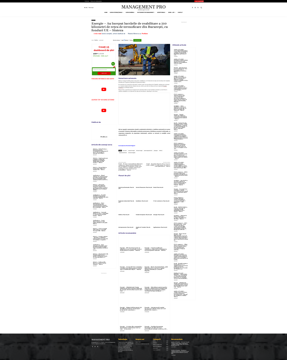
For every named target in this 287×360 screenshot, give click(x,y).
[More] (143, 156)
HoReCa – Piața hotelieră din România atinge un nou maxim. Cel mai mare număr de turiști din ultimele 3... (100, 255)
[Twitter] (198, 8)
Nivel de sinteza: (116, 40)
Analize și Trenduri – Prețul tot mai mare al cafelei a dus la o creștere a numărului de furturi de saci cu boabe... (180, 88)
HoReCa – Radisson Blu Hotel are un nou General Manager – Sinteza (99, 263)
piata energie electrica (148, 150)
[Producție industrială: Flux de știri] (126, 195)
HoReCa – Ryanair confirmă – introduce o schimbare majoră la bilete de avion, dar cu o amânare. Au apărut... (100, 238)
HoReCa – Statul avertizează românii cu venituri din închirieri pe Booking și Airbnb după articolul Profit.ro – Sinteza (100, 160)
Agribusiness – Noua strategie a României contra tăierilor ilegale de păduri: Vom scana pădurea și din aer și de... (100, 247)
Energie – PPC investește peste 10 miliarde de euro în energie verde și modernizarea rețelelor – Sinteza (130, 249)
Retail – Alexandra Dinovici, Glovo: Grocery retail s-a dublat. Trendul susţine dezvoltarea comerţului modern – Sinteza (158, 165)
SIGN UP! (104, 73)
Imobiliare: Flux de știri (142, 201)
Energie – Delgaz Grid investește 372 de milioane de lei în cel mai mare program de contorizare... (131, 309)
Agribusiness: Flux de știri (160, 227)
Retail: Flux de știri (158, 187)
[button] (201, 7)
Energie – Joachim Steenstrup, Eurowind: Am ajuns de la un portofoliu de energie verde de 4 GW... (156, 328)
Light (122, 40)
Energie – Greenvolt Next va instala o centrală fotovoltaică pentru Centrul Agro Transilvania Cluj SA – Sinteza (131, 268)
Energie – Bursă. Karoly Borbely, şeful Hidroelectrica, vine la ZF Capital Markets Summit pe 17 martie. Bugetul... (156, 268)
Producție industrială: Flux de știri (126, 201)
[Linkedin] (140, 156)
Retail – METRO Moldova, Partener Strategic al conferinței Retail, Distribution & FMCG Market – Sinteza (180, 209)
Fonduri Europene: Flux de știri (144, 214)
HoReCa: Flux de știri (123, 214)
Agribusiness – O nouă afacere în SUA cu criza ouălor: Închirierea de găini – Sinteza (100, 222)
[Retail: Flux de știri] (161, 182)
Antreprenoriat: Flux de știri (125, 227)
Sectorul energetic (131, 152)
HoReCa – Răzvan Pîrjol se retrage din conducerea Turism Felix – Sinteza (100, 168)
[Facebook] (192, 8)
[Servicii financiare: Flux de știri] (144, 182)
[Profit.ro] (103, 130)
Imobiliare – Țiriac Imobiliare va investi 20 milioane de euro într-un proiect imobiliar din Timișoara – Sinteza (180, 108)
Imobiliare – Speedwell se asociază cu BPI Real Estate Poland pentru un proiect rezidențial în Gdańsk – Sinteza (181, 182)
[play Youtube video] (103, 89)
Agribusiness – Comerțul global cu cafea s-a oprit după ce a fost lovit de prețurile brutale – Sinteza (100, 214)
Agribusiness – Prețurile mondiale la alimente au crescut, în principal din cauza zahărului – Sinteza (100, 196)
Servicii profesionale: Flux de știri (126, 188)
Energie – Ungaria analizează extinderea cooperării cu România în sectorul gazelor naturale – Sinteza (156, 249)
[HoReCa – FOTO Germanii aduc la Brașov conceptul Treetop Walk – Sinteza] (112, 231)
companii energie (131, 150)
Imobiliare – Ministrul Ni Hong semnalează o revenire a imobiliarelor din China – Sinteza (180, 217)
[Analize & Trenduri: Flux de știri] (144, 221)
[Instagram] (195, 8)
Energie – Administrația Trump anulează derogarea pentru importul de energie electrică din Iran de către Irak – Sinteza (181, 285)
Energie (93, 20)
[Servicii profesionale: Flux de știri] (126, 182)
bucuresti (124, 150)
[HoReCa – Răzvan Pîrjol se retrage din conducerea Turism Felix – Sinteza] (112, 169)
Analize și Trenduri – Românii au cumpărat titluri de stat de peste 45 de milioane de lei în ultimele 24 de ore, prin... (181, 61)
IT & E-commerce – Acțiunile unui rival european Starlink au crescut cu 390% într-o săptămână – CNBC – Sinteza (180, 200)
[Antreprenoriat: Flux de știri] (126, 221)
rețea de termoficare (123, 152)
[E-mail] (162, 40)
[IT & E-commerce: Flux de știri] (161, 195)
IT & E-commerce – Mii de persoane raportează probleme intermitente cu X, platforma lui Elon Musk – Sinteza (181, 174)
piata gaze (156, 150)
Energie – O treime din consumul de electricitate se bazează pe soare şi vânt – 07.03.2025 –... (131, 328)
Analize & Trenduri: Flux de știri (143, 228)
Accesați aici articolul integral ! (126, 145)
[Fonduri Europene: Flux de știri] (144, 209)
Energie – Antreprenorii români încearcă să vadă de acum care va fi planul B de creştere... (155, 309)
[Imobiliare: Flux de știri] (144, 195)
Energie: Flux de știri (158, 214)
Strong (131, 40)
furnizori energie (139, 150)
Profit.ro (96, 40)
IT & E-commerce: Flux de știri (161, 201)
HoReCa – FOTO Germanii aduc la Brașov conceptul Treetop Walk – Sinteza (100, 229)
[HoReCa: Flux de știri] (126, 209)
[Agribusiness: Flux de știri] (161, 221)
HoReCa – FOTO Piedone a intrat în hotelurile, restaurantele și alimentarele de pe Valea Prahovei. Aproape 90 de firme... (100, 151)
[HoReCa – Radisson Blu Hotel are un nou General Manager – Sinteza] (112, 264)
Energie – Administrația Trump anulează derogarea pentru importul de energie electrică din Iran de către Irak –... (131, 289)
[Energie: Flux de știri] (161, 209)
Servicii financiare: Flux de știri (144, 187)
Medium (126, 40)
